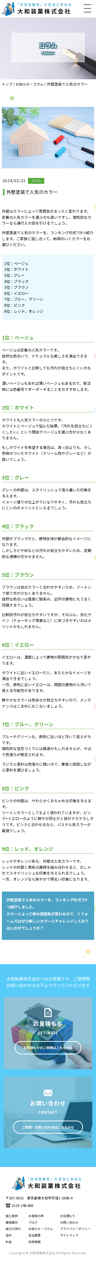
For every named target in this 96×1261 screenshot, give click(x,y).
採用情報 (34, 1242)
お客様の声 (36, 1216)
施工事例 (12, 1216)
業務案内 (12, 1222)
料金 (9, 1242)
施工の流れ (13, 1228)
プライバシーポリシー (75, 1228)
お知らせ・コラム (30, 84)
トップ (7, 84)
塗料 (9, 1235)
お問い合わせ (69, 1222)
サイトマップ (69, 1235)
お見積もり (67, 1216)
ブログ (33, 1222)
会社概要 (34, 1235)
